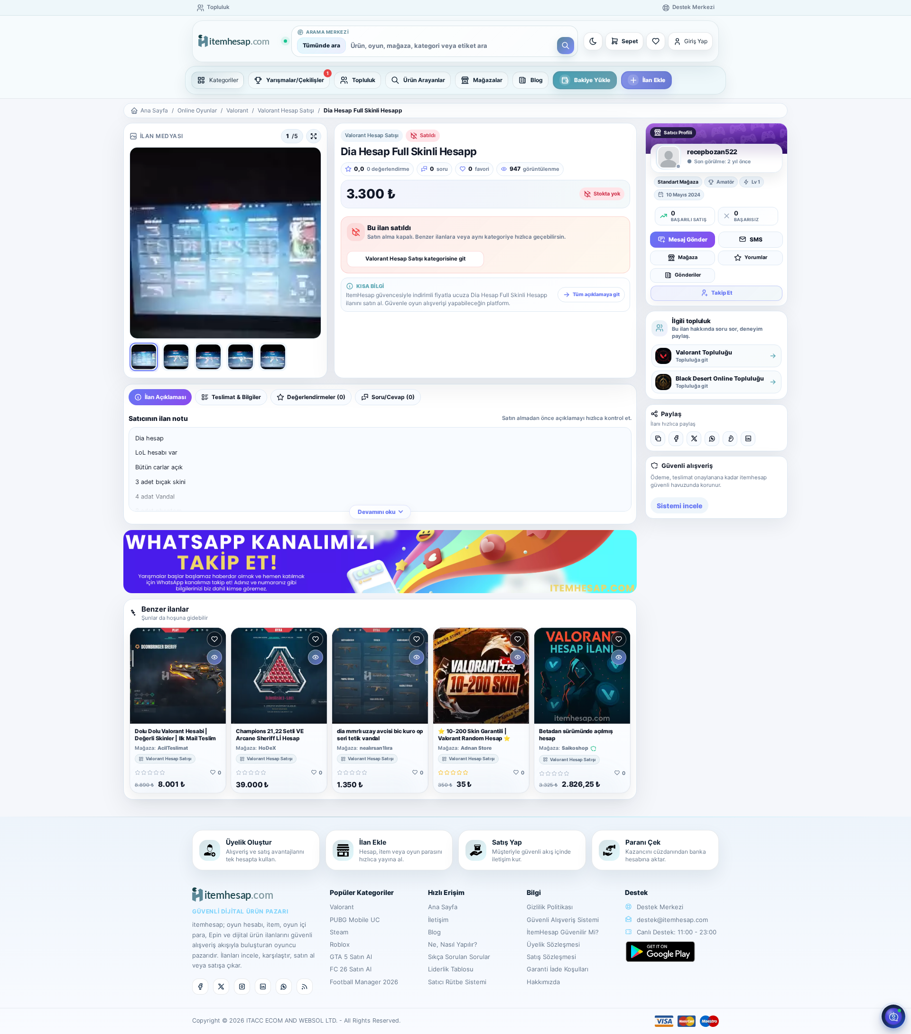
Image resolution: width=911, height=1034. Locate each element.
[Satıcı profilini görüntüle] (668, 157)
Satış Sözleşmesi (551, 956)
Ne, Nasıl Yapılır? (452, 944)
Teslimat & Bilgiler (236, 397)
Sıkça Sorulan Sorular (459, 956)
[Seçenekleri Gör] (214, 657)
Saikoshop (575, 748)
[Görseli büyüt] (313, 136)
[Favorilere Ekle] (214, 639)
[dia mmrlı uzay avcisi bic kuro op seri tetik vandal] (380, 676)
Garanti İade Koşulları (557, 969)
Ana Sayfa (154, 110)
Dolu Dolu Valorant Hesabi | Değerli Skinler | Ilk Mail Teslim (175, 735)
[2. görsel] (176, 357)
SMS (756, 238)
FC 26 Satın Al (351, 969)
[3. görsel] (208, 357)
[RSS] (305, 986)
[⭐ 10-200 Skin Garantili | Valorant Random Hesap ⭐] (481, 676)
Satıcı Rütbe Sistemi (457, 982)
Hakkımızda (543, 982)
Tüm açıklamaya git (596, 294)
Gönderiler (688, 274)
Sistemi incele (679, 505)
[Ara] (565, 45)
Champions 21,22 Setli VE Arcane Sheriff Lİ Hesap (270, 735)
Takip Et (722, 292)
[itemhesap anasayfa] (242, 41)
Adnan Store (476, 748)
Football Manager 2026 (364, 982)
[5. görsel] (273, 357)
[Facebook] (676, 438)
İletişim (438, 919)
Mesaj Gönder (688, 238)
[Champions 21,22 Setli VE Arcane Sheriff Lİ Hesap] (279, 676)
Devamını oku (377, 511)
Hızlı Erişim (446, 892)
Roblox (340, 944)
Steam (339, 932)
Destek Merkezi (659, 907)
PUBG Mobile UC (355, 919)
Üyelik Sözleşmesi (553, 944)
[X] (694, 438)
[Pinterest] (730, 438)
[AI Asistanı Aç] (893, 1016)
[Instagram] (242, 986)
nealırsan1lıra (376, 748)
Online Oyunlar (197, 110)
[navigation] (455, 80)
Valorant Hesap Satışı (286, 110)
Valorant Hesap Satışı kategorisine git (415, 258)
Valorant (237, 110)
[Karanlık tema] (593, 41)
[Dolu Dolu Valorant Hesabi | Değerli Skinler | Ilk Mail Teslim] (178, 676)
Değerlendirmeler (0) (316, 397)
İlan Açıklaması (165, 397)
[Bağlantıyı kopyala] (658, 438)
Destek (636, 892)
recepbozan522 (712, 152)
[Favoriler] (655, 41)
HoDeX (267, 748)
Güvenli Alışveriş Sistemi (563, 919)
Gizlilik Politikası (550, 907)
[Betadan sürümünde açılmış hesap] (582, 676)
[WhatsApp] (712, 438)
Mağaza (687, 257)
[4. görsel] (240, 357)
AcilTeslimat (173, 748)
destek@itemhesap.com (672, 919)
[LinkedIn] (748, 438)
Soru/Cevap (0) (393, 397)
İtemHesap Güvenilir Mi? (563, 932)
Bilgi (534, 892)
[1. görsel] (144, 357)
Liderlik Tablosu (451, 969)
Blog (434, 932)
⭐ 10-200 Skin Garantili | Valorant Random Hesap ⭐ (474, 735)
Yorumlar (755, 257)
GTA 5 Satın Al (351, 956)
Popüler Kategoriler (362, 892)
